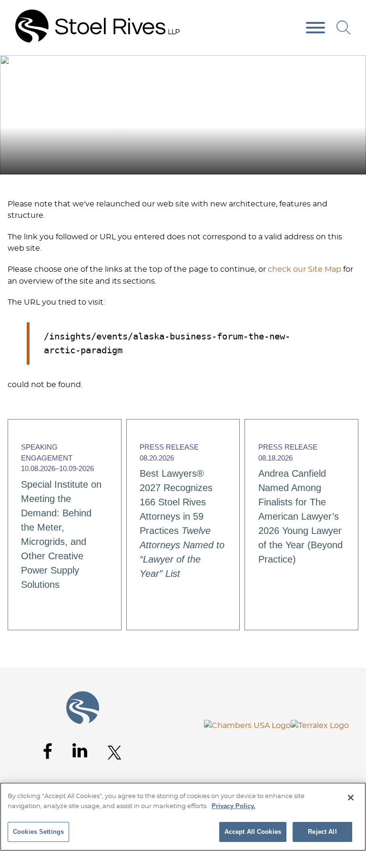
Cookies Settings (38, 831)
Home (327, 65)
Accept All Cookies (252, 831)
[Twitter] (115, 752)
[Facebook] (47, 751)
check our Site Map (304, 269)
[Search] (343, 28)
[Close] (350, 797)
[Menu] (315, 28)
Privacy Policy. (233, 806)
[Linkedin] (79, 750)
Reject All (322, 831)
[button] (352, 66)
